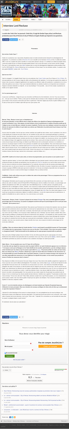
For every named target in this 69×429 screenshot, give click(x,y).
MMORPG (10, 69)
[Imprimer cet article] (19, 39)
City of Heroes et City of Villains (27, 14)
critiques (43, 374)
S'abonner (51, 2)
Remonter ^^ (64, 421)
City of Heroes (24, 69)
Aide (61, 425)
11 (61, 405)
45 (51, 409)
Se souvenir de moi (11, 353)
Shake (16, 67)
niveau (38, 249)
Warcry (16, 251)
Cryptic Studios (42, 78)
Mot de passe (8, 346)
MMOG (53, 236)
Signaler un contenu (54, 425)
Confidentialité (33, 425)
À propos (14, 425)
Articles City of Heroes (19, 421)
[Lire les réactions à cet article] (22, 39)
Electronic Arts (26, 59)
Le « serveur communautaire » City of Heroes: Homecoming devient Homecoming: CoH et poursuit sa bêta (32, 400)
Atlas (44, 190)
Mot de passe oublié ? (19, 359)
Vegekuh (7, 30)
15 (63, 400)
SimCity (49, 59)
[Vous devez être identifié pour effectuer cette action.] (10, 370)
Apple (23, 65)
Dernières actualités (8, 386)
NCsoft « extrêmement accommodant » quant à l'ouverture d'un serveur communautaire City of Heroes (31, 405)
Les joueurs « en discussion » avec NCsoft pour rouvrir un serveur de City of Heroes (26, 409)
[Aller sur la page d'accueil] (1, 421)
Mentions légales (21, 425)
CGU (27, 425)
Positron (35, 227)
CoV (42, 162)
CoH (38, 162)
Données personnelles (42, 425)
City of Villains (60, 78)
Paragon (40, 199)
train (49, 262)
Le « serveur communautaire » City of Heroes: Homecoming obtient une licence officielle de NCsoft (30, 395)
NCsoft (31, 145)
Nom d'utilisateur (9, 340)
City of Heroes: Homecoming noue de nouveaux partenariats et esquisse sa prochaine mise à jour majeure (32, 391)
